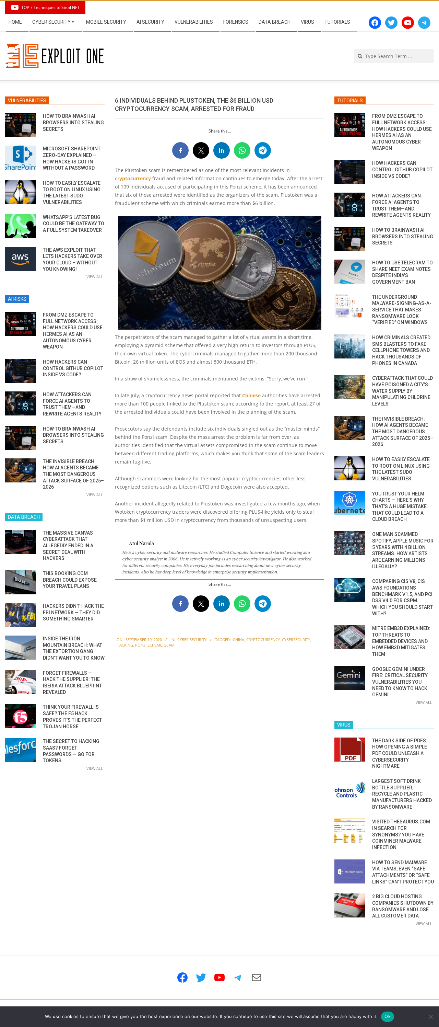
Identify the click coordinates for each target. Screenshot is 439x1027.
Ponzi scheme (148, 645)
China (238, 639)
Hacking (125, 645)
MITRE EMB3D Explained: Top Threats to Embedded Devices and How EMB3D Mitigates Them (401, 641)
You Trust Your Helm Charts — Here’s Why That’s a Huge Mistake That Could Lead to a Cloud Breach (399, 506)
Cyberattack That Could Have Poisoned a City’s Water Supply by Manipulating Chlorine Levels (402, 391)
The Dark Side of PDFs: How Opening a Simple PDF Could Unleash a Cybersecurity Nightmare (399, 753)
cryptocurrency (133, 178)
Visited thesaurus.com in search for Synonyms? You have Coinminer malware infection (401, 834)
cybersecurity (296, 639)
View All (94, 276)
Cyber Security (191, 639)
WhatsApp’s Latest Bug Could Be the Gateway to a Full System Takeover (73, 224)
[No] (430, 1016)
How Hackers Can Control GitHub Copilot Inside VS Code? (73, 368)
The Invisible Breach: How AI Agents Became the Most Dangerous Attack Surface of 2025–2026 (73, 474)
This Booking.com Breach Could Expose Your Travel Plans (70, 580)
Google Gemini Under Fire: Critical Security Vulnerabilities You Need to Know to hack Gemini (400, 682)
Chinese (251, 395)
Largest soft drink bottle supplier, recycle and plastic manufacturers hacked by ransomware (402, 794)
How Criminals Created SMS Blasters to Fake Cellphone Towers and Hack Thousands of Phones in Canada (401, 350)
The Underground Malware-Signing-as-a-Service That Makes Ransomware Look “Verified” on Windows (401, 310)
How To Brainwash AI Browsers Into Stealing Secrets (73, 122)
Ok (387, 1016)
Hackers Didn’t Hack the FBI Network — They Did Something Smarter (73, 612)
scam (169, 645)
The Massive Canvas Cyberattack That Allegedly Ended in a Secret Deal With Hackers (68, 545)
